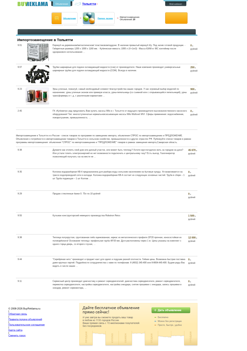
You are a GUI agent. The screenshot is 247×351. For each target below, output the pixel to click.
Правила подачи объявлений (25, 319)
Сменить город (17, 335)
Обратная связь (17, 314)
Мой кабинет (175, 4)
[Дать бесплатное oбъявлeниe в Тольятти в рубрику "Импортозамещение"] (176, 18)
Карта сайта (15, 330)
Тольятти (89, 4)
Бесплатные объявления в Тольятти (33, 4)
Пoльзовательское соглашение (26, 324)
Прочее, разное (105, 18)
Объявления (61, 4)
